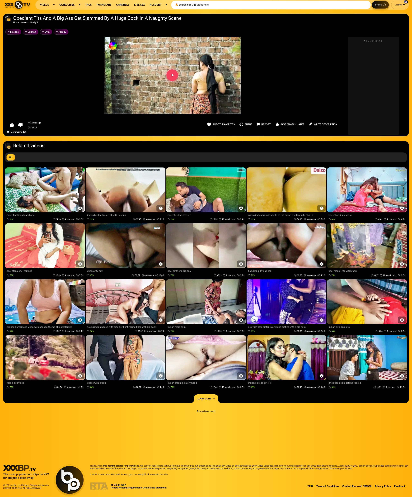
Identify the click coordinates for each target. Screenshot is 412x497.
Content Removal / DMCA (357, 486)
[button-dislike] (20, 125)
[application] (172, 75)
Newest (24, 22)
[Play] (172, 75)
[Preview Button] (80, 208)
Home (16, 22)
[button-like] (12, 125)
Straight (34, 22)
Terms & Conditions (327, 486)
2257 (310, 486)
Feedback (400, 486)
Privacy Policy (383, 486)
